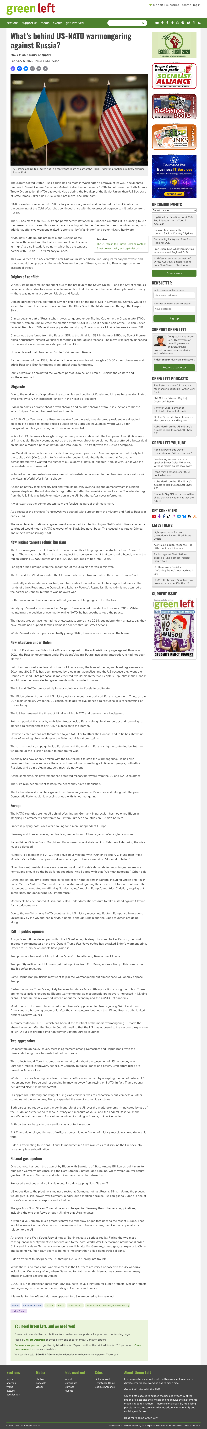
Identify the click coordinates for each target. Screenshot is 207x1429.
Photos (40, 1379)
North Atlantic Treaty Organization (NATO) (108, 1305)
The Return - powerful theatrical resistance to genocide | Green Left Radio (174, 389)
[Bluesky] (25, 68)
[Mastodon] (13, 68)
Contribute (71, 1383)
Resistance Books (105, 1383)
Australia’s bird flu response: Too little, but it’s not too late (173, 546)
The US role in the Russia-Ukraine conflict (121, 244)
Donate (186, 5)
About (68, 1379)
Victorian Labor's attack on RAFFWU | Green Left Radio (170, 409)
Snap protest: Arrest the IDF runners (170, 231)
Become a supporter (27, 1345)
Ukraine (49, 1305)
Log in (197, 5)
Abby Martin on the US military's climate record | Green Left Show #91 (173, 430)
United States (19, 1311)
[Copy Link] (45, 68)
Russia (61, 1305)
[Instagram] (173, 516)
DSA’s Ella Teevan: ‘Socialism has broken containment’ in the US (173, 581)
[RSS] (194, 516)
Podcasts (41, 1383)
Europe (15, 1305)
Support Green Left (169, 329)
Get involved (75, 23)
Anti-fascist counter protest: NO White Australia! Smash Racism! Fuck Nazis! (172, 262)
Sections (12, 23)
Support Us (29, 23)
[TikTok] (168, 516)
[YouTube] (154, 516)
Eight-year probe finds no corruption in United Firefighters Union (172, 535)
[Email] (38, 68)
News (9, 1379)
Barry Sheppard (40, 55)
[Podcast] (159, 516)
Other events (174, 273)
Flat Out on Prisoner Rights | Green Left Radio (170, 399)
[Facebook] (19, 68)
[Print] (32, 68)
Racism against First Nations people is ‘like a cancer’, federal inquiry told (172, 558)
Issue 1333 (42, 61)
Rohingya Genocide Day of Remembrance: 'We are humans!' (173, 451)
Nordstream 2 (75, 1305)
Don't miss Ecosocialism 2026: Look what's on (172, 473)
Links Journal (102, 1379)
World (55, 61)
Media (45, 23)
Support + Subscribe (166, 5)
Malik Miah (18, 55)
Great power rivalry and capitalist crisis (119, 248)
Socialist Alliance (105, 1387)
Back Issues (13, 1394)
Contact (69, 1387)
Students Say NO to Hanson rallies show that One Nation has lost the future (174, 497)
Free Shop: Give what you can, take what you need (174, 250)
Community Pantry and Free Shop (173, 239)
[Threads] (189, 516)
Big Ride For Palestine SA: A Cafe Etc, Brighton (173, 218)
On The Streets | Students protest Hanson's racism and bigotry (174, 418)
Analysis (11, 1383)
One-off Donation (34, 1340)
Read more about (141, 1418)
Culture (10, 1391)
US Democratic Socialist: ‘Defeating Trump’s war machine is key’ (174, 570)
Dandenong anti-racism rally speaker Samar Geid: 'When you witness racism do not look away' (173, 462)
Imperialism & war (32, 1305)
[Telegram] (179, 516)
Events (58, 23)
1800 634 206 (43, 1354)
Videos (40, 1387)
